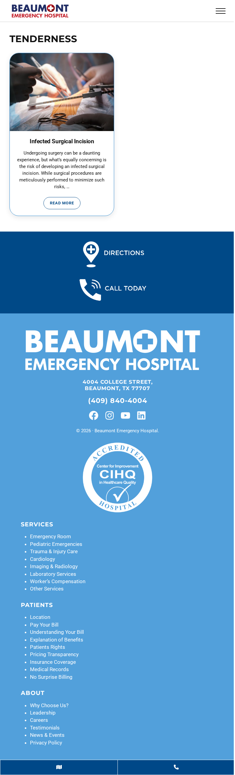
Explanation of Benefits (56, 640)
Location (40, 617)
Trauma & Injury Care (54, 551)
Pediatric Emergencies (56, 544)
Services (37, 524)
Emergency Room (50, 536)
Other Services (47, 589)
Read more (65, 204)
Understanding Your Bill (57, 632)
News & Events (47, 735)
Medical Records (49, 669)
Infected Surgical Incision (62, 141)
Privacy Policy (46, 743)
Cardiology (42, 559)
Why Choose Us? (49, 705)
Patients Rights (47, 647)
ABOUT (33, 692)
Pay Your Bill (44, 625)
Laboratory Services (53, 574)
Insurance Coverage (53, 662)
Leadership (43, 713)
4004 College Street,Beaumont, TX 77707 (118, 385)
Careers (39, 720)
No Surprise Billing (51, 677)
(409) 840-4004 (117, 400)
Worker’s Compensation (57, 581)
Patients (37, 605)
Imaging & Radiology (54, 566)
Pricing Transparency (54, 654)
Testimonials (45, 728)
